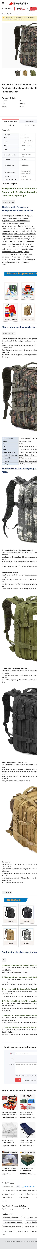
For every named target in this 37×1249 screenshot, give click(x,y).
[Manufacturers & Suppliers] (18, 3)
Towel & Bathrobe (7, 1197)
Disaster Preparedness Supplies (11, 1190)
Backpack (22, 14)
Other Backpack (31, 14)
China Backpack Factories (11, 1217)
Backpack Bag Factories (30, 1217)
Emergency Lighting (8, 1194)
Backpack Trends (22, 1231)
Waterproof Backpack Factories (12, 1222)
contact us (8, 19)
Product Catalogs (28, 1187)
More (3, 1235)
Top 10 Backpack (8, 1231)
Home (3, 14)
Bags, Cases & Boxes (12, 14)
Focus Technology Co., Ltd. (24, 1241)
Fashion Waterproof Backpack (12, 1227)
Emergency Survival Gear (26, 1190)
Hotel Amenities (23, 1197)
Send (18, 1080)
